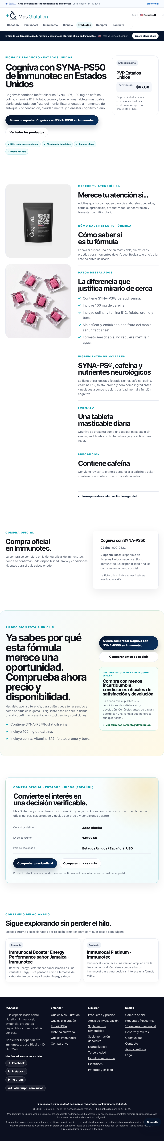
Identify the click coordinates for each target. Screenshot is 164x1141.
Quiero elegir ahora (145, 36)
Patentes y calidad (100, 1069)
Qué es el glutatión (63, 1020)
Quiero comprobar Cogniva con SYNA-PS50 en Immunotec (51, 120)
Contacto (118, 25)
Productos (84, 25)
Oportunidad (134, 1037)
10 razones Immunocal (140, 1026)
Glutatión (13, 25)
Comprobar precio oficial (35, 863)
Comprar (101, 25)
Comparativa (59, 1043)
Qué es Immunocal (63, 1037)
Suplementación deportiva (99, 1039)
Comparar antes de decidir (128, 656)
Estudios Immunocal (101, 1058)
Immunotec (50, 25)
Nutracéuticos (97, 1046)
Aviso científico (135, 1049)
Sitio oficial (153, 3)
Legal (128, 1055)
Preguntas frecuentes (139, 1020)
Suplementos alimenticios (97, 1028)
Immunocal (31, 25)
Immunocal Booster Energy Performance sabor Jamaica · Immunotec (39, 956)
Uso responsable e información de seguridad (109, 496)
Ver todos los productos (26, 132)
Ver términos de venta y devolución (128, 724)
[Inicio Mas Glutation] (67, 15)
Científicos (95, 1064)
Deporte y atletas (137, 1032)
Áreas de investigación (103, 1020)
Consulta (152, 1122)
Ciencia (68, 25)
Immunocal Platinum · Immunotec (109, 954)
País (134, 15)
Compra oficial (135, 1015)
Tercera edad (97, 1052)
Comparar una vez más (80, 863)
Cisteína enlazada (63, 1032)
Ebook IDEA (59, 1026)
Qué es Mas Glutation (65, 1015)
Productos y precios (101, 1015)
